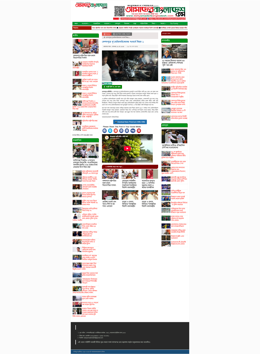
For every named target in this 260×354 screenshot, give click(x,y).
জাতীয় (75, 35)
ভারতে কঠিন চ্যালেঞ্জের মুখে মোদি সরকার (89, 298)
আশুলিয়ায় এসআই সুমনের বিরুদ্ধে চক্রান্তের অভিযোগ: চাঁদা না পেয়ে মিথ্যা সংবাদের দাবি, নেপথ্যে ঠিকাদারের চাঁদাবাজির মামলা (181, 28)
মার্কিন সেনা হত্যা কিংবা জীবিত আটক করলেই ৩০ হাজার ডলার (90, 203)
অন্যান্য (162, 23)
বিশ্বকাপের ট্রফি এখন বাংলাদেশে (177, 237)
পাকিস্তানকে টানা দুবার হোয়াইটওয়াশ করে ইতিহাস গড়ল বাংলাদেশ (178, 210)
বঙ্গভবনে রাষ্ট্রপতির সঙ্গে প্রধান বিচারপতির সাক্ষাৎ (84, 56)
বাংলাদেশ (85, 23)
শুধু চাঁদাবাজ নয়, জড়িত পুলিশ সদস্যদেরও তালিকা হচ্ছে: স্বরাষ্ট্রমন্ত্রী (90, 115)
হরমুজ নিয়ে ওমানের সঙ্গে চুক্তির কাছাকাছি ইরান (90, 274)
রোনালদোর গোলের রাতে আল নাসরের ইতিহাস (178, 225)
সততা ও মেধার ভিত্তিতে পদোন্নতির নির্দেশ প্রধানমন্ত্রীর (89, 87)
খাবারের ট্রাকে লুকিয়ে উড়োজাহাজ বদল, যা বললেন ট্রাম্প (88, 242)
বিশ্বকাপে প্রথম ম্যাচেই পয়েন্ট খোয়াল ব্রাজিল (178, 198)
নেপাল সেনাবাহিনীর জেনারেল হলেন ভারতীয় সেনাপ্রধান (89, 187)
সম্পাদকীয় (166, 40)
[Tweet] (110, 130)
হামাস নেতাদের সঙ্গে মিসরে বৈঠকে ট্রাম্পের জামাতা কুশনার (88, 195)
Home (108, 34)
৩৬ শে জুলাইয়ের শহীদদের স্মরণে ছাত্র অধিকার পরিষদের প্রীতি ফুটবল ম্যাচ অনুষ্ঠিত (173, 155)
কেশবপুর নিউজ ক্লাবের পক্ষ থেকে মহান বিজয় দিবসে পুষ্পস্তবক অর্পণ (178, 103)
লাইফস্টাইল (144, 23)
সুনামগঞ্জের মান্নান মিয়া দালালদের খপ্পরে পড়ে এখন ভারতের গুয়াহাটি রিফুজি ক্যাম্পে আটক (84, 266)
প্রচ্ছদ (76, 23)
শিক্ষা (153, 23)
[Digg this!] (132, 130)
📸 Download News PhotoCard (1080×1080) (130, 122)
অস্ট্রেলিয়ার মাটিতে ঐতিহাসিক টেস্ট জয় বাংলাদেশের (173, 146)
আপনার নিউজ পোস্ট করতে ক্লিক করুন (82, 135)
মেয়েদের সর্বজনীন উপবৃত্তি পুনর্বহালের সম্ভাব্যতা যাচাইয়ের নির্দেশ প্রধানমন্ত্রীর (125, 28)
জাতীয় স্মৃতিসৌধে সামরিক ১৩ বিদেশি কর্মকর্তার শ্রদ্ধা (179, 88)
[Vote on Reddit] (127, 130)
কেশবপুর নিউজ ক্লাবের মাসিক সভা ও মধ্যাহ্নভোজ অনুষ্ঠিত (178, 95)
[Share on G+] (116, 130)
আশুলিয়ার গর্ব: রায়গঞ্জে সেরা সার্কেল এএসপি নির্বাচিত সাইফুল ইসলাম (89, 257)
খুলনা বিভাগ (118, 34)
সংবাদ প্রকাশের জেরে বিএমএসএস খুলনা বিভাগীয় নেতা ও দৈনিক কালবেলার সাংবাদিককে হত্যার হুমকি (173, 80)
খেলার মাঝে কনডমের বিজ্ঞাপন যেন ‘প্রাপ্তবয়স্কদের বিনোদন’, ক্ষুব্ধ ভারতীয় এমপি (173, 170)
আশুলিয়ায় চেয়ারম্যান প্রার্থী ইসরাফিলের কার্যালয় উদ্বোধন (90, 128)
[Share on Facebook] (104, 130)
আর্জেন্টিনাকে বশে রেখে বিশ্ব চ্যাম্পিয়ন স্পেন (178, 162)
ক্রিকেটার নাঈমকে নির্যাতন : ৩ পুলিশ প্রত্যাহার (179, 204)
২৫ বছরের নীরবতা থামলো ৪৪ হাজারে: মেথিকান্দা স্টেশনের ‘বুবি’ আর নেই (173, 63)
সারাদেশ (107, 23)
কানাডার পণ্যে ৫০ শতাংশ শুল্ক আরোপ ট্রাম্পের (90, 304)
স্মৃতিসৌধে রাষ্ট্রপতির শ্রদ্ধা (90, 121)
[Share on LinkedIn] (121, 130)
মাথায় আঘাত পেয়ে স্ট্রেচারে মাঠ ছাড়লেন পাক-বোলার (177, 218)
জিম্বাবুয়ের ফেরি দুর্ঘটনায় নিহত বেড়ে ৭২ (89, 209)
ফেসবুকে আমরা (166, 33)
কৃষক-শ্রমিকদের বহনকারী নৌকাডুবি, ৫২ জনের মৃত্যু (90, 172)
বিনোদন (126, 23)
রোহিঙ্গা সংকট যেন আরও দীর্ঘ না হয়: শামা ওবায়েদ (90, 81)
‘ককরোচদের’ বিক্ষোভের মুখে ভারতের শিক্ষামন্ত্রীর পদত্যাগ (89, 281)
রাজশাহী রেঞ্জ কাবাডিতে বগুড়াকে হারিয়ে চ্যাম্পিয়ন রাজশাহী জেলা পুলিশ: (179, 179)
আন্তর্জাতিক (96, 23)
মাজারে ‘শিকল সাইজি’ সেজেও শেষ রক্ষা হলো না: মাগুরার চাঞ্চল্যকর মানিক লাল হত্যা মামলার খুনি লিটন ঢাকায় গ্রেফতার (85, 312)
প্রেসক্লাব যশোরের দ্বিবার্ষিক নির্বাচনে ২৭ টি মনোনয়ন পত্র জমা (178, 110)
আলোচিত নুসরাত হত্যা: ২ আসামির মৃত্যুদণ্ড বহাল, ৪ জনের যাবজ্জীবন (90, 74)
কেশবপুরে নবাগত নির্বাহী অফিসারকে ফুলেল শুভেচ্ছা (179, 117)
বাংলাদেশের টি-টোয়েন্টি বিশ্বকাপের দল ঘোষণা (178, 243)
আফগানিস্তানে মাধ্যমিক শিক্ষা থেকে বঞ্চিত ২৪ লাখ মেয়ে (89, 226)
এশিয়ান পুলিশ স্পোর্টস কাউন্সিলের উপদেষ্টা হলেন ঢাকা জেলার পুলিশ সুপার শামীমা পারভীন (85, 217)
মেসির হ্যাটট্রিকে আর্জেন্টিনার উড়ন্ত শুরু (178, 192)
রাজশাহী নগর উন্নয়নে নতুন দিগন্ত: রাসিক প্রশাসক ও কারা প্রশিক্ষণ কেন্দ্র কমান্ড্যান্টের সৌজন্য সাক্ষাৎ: (85, 290)
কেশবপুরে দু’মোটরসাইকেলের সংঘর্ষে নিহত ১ (123, 41)
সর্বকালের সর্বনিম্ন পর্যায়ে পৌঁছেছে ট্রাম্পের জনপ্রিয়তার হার (89, 234)
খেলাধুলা (117, 23)
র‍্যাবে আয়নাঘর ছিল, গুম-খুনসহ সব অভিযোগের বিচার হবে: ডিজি (179, 71)
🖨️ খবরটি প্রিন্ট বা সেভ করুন (111, 87)
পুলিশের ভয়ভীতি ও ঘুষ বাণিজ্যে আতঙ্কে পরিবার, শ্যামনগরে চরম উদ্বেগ (89, 179)
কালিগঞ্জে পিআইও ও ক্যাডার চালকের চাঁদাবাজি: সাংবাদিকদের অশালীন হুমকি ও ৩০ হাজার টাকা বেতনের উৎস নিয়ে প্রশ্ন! (85, 105)
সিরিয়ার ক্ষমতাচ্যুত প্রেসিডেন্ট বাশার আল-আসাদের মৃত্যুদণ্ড (89, 250)
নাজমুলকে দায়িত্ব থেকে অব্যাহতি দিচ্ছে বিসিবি (178, 231)
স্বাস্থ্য (134, 23)
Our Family (174, 23)
